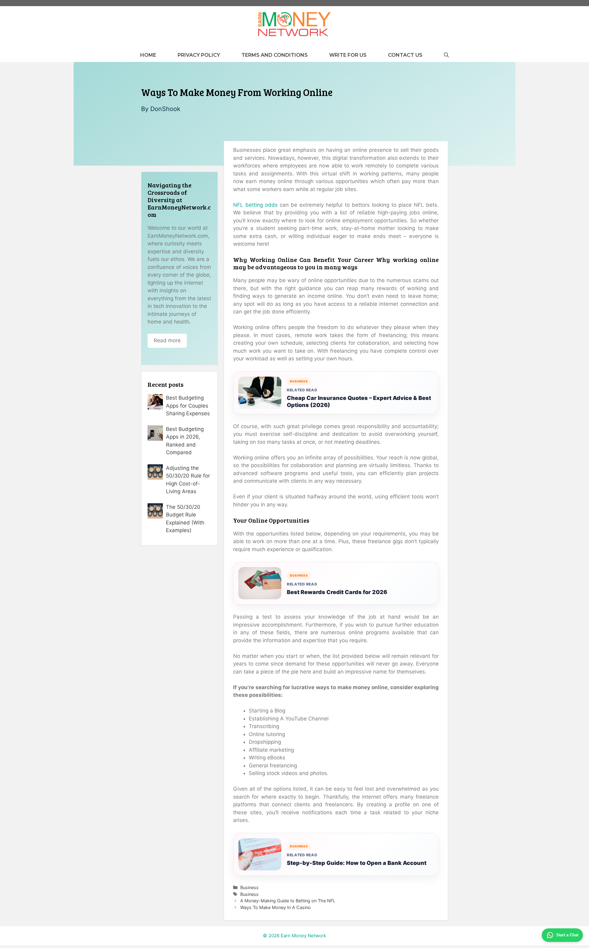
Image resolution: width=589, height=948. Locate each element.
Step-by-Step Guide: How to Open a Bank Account (356, 863)
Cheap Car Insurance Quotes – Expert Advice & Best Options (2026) (359, 401)
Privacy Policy (199, 55)
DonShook (165, 109)
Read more (167, 340)
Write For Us (348, 55)
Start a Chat (567, 935)
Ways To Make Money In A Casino (275, 907)
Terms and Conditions (274, 55)
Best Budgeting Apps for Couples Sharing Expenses (188, 405)
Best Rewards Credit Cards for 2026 (337, 592)
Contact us (405, 55)
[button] (446, 55)
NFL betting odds (255, 205)
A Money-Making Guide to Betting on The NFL (287, 900)
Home (148, 55)
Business (249, 887)
